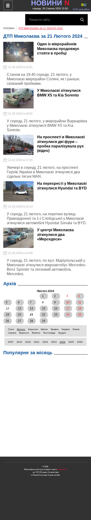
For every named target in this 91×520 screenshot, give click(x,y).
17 (68, 308)
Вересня (24, 332)
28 (31, 321)
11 (79, 302)
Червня (65, 329)
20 (19, 314)
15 (43, 308)
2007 (11, 342)
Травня (54, 329)
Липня (76, 329)
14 (31, 308)
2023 (54, 342)
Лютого (21, 329)
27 (19, 321)
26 (7, 321)
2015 (19, 342)
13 (19, 308)
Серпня (12, 332)
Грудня (62, 332)
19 (7, 314)
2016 (28, 342)
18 (79, 308)
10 (68, 302)
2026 (80, 342)
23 (55, 314)
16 (55, 308)
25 (79, 314)
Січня (11, 329)
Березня (33, 329)
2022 (45, 342)
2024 (62, 342)
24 (68, 314)
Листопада (49, 332)
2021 (36, 342)
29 (43, 321)
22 (43, 314)
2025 (71, 342)
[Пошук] (82, 19)
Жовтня (36, 332)
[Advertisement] (45, 407)
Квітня (44, 329)
